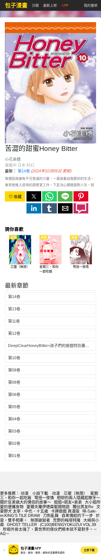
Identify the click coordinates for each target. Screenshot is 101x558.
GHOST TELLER (22, 525)
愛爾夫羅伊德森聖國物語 (48, 507)
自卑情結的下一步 (77, 515)
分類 (35, 5)
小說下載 (40, 493)
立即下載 (89, 550)
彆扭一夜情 (44, 498)
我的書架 (91, 5)
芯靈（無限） (75, 493)
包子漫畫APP (31, 548)
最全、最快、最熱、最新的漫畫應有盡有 (43, 552)
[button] (33, 196)
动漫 (24, 493)
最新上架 (50, 5)
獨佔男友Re (83, 507)
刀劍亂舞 (51, 515)
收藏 (17, 197)
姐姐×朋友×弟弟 (68, 502)
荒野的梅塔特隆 (66, 520)
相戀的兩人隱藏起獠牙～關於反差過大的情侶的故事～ (50, 500)
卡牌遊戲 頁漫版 (65, 511)
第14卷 (24, 171)
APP (64, 5)
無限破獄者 (40, 520)
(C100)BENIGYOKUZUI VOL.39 (68, 525)
